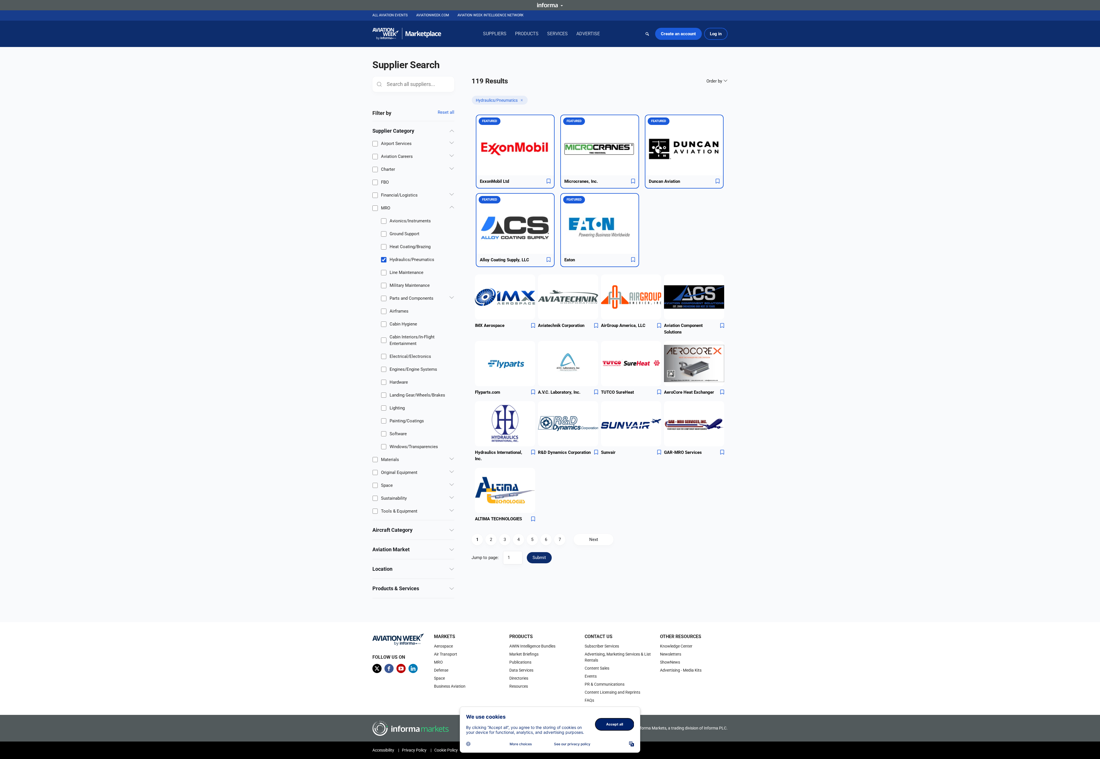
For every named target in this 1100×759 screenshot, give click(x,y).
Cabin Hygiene (403, 324)
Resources (518, 686)
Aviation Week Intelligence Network (490, 15)
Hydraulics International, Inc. (498, 456)
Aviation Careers (397, 156)
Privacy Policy (414, 750)
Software (398, 433)
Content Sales (597, 668)
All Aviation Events (390, 15)
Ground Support (404, 233)
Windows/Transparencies (414, 446)
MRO (385, 208)
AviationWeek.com (432, 15)
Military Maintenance (410, 285)
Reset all (446, 112)
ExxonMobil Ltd (494, 181)
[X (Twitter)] (377, 668)
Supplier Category (393, 131)
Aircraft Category (392, 530)
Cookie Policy (446, 750)
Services (557, 33)
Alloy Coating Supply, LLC (504, 259)
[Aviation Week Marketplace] (406, 34)
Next (593, 539)
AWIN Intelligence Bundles (532, 646)
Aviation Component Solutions (683, 329)
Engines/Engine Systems (413, 369)
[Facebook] (389, 668)
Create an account (678, 33)
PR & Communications (604, 684)
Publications (520, 662)
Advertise (588, 33)
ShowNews (670, 662)
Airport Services (396, 143)
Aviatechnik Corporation (561, 325)
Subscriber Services (602, 646)
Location (382, 569)
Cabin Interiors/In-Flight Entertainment (412, 340)
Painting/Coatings (407, 420)
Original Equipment (399, 472)
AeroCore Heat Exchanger (689, 392)
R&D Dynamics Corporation (564, 452)
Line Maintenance (406, 272)
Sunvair (608, 452)
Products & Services (395, 588)
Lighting (397, 408)
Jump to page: (485, 557)
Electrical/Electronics (410, 356)
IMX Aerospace (489, 325)
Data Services (521, 670)
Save (549, 181)
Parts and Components (411, 298)
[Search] (647, 34)
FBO (385, 182)
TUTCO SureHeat (617, 392)
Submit (539, 557)
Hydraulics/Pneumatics (412, 259)
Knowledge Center (676, 646)
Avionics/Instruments (410, 220)
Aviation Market (391, 549)
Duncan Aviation (664, 181)
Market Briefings (524, 654)
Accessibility (383, 750)
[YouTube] (401, 668)
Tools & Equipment (399, 511)
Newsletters (670, 654)
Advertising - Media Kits (681, 670)
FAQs (589, 700)
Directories (518, 678)
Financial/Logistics (399, 195)
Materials (390, 459)
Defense (441, 670)
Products (527, 33)
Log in (716, 33)
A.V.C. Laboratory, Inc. (559, 392)
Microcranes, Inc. (581, 181)
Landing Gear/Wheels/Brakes (417, 395)
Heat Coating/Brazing (410, 246)
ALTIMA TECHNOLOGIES (498, 518)
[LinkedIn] (413, 668)
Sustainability (394, 498)
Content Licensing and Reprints (612, 692)
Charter (388, 169)
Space (387, 485)
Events (591, 676)
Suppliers (494, 33)
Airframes (399, 311)
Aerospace (443, 646)
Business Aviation (449, 686)
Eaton (569, 259)
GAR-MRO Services (683, 452)
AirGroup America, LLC (623, 325)
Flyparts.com (487, 392)
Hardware (399, 382)
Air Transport (445, 654)
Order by (714, 81)
